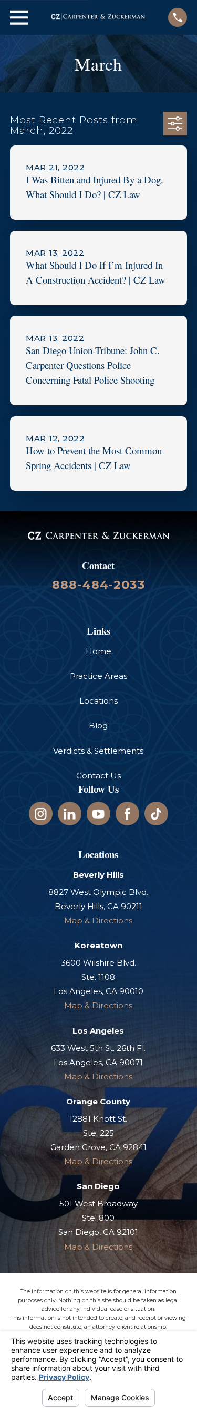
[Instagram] (41, 814)
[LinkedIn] (70, 814)
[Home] (98, 17)
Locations (98, 701)
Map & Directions (98, 921)
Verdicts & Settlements (98, 751)
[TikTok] (156, 814)
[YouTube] (98, 814)
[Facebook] (127, 814)
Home (98, 651)
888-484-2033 (98, 584)
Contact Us (98, 776)
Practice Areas (98, 676)
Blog (98, 725)
